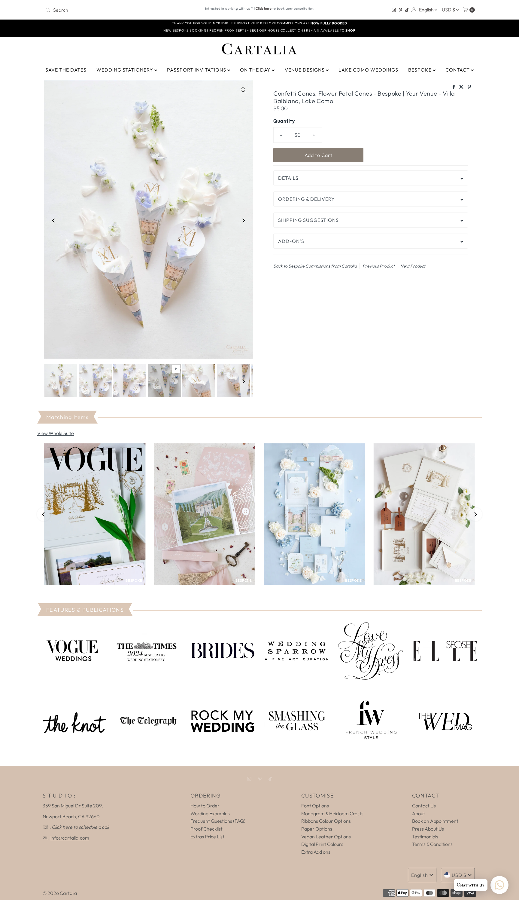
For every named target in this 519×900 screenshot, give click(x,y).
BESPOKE (420, 70)
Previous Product (379, 266)
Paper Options (316, 829)
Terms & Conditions (432, 844)
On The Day (256, 70)
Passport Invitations (197, 70)
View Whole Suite (55, 433)
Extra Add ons (315, 852)
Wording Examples (210, 813)
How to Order (205, 806)
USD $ (449, 10)
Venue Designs (305, 70)
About (418, 813)
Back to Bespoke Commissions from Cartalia (315, 266)
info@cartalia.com (69, 838)
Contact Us (424, 806)
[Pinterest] (400, 10)
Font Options (315, 806)
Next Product (412, 266)
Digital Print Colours (322, 844)
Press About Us (428, 829)
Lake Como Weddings (368, 70)
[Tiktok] (406, 10)
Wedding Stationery (125, 70)
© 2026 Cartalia (60, 893)
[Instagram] (394, 10)
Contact (458, 70)
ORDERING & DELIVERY (306, 199)
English (427, 10)
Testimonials (425, 837)
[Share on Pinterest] (469, 87)
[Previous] (53, 220)
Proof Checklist (206, 829)
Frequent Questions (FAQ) (217, 821)
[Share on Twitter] (462, 87)
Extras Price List (207, 837)
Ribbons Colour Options (326, 821)
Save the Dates (65, 70)
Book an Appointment (435, 821)
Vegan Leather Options (326, 837)
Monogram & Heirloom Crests (332, 813)
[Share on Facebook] (454, 87)
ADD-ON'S (291, 241)
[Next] (243, 220)
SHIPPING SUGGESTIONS (308, 220)
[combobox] (113, 10)
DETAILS (288, 178)
